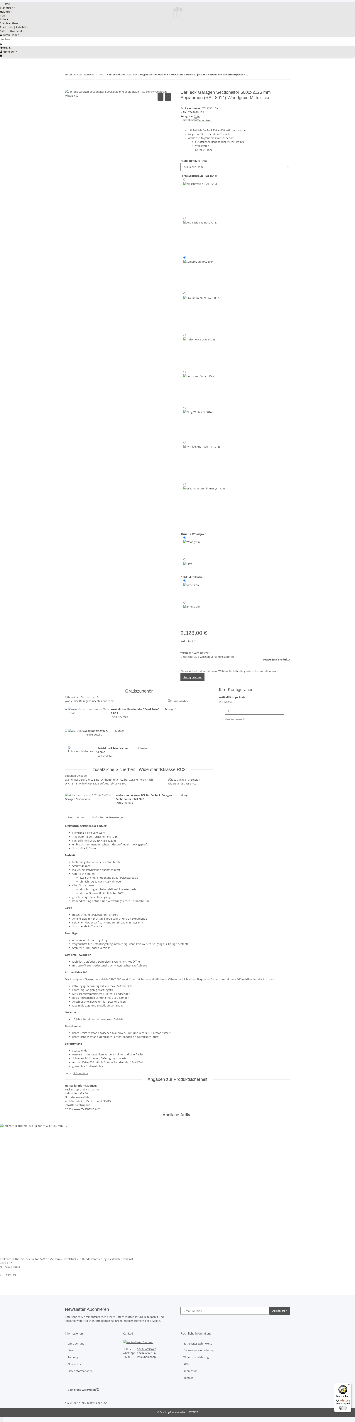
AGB (186, 1364)
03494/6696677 (146, 1349)
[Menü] (349, 1385)
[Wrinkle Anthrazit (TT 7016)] (201, 461)
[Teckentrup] (203, 120)
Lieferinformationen (80, 1371)
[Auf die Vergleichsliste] (160, 97)
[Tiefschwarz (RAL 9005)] (199, 351)
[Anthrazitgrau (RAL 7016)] (200, 235)
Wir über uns (76, 1343)
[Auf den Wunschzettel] (168, 97)
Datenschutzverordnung (198, 1350)
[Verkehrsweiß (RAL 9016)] (200, 196)
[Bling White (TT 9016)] (197, 422)
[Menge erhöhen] (287, 711)
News (71, 1350)
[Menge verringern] (222, 711)
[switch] (342, 1408)
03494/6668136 (146, 1353)
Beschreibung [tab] (76, 817)
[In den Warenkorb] (68, 88)
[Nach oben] (1, 1419)
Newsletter (74, 1364)
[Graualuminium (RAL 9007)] (201, 312)
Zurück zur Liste (73, 74)
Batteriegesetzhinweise (197, 1343)
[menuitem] (5, 4)
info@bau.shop (146, 1357)
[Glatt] (187, 564)
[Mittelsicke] (191, 589)
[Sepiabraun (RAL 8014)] (198, 273)
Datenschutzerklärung (129, 1317)
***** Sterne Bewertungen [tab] (108, 817)
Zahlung (73, 1357)
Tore (197, 116)
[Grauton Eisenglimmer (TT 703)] (204, 505)
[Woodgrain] (191, 546)
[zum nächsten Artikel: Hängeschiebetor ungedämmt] (258, 75)
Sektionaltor (80, 1073)
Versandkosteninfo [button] (222, 656)
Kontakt (188, 1378)
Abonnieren (279, 1310)
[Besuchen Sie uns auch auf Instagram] (68, 1396)
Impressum (190, 1371)
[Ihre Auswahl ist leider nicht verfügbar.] (198, 387)
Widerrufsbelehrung (196, 1357)
